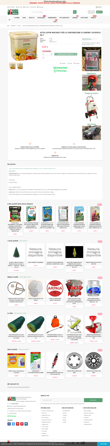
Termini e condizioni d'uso (47, 410)
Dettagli (92, 44)
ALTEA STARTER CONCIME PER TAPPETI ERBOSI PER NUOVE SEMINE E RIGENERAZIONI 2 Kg (31, 225)
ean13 (41, 41)
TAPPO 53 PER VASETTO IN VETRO (35, 299)
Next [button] (101, 204)
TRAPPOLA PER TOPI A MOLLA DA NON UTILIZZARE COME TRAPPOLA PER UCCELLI (16, 300)
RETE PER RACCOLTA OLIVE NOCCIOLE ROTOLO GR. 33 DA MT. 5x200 (16, 336)
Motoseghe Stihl (87, 424)
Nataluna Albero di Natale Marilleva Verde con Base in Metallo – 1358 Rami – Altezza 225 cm (16, 265)
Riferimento (42, 40)
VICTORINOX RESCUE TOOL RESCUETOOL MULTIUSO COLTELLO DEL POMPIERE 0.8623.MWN (74, 337)
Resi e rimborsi (45, 417)
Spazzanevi (86, 422)
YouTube (17, 424)
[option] (15, 221)
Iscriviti (94, 400)
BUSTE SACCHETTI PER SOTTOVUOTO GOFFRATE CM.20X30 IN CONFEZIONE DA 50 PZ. (74, 301)
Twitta (70, 63)
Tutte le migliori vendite (25, 277)
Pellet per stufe (87, 415)
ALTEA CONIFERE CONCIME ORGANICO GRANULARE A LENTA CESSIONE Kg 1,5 (79, 225)
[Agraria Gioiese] (13, 11)
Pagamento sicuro (46, 415)
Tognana (65, 415)
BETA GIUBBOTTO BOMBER (35, 262)
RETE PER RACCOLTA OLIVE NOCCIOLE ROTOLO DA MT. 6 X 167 (35, 336)
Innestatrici (91, 73)
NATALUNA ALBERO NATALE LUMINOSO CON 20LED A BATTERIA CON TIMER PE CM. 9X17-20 (74, 265)
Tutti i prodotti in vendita (20, 313)
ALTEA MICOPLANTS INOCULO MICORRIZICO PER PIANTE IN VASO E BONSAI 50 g (63, 225)
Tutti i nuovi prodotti (24, 349)
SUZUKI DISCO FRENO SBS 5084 (74, 371)
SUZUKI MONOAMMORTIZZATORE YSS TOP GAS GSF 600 (55, 372)
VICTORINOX (11, 7)
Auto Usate (91, 124)
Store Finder (19, 7)
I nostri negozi (45, 426)
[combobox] (53, 12)
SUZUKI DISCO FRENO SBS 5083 (94, 371)
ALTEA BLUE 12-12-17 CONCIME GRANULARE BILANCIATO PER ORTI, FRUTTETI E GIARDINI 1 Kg (47, 225)
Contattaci (33, 7)
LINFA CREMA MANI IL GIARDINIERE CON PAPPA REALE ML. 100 (93, 300)
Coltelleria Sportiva (88, 419)
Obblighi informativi (46, 422)
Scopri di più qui (59, 444)
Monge (64, 419)
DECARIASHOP (66, 410)
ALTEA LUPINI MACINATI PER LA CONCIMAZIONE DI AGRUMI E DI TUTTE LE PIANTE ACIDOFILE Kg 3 (32, 168)
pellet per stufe (60, 1)
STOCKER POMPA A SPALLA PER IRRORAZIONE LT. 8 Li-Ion (55, 335)
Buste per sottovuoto (88, 413)
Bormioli (65, 413)
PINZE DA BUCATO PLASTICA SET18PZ (93, 263)
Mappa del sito (45, 435)
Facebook (9, 424)
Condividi (63, 63)
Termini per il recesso (47, 419)
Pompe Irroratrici (91, 93)
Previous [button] (98, 204)
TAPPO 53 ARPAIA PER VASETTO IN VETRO (55, 299)
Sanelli (64, 417)
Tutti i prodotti (23, 240)
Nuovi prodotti (45, 428)
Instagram (26, 424)
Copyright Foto (45, 424)
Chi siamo (44, 413)
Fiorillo (64, 422)
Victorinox (86, 417)
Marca (41, 38)
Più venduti (44, 431)
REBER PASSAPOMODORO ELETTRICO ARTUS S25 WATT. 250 (94, 336)
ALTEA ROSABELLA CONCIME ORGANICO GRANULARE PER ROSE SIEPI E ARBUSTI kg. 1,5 (95, 225)
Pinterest (77, 63)
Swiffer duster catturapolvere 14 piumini (16, 371)
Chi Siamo (26, 7)
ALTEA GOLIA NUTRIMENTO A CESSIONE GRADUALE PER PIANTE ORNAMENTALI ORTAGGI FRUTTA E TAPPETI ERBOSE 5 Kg (15, 227)
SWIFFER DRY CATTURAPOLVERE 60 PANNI (35, 371)
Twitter (13, 424)
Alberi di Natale (87, 410)
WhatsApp (40, 7)
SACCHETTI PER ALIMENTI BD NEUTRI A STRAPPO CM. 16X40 (55, 263)
